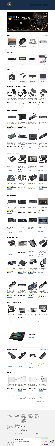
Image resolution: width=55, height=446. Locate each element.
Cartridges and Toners (34, 9)
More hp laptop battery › (44, 195)
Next (46, 22)
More (41, 9)
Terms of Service (37, 418)
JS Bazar (10, 444)
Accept (27, 443)
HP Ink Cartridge (30, 416)
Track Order (12, 442)
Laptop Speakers (23, 421)
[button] (9, 101)
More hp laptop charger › (44, 237)
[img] (14, 397)
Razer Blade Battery (10, 430)
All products (22, 423)
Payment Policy (37, 419)
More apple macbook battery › (44, 349)
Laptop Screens (23, 420)
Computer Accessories (24, 9)
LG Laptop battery (9, 426)
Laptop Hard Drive (23, 418)
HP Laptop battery (9, 423)
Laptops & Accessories (15, 9)
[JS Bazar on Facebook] (46, 441)
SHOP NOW (31, 337)
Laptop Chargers (23, 415)
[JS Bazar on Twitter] (45, 441)
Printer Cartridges (23, 417)
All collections (23, 422)
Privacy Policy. (28, 441)
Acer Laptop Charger (17, 415)
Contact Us (8, 442)
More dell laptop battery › (44, 110)
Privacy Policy (37, 414)
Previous (9, 22)
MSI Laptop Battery (9, 429)
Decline (35, 443)
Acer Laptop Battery (10, 415)
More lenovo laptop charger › (44, 302)
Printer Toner (23, 416)
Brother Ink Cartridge (31, 417)
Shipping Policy (37, 415)
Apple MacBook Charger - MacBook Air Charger (16, 417)
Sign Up (46, 437)
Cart (46, 4)
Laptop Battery (23, 414)
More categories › (45, 35)
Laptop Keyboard (23, 419)
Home (8, 9)
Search (8, 441)
